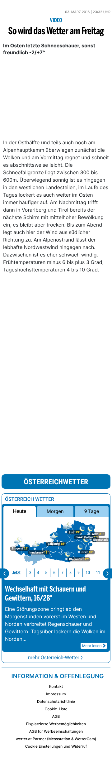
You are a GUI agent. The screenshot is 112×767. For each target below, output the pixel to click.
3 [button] (30, 572)
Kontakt (56, 686)
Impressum (56, 694)
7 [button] (62, 572)
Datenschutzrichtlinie (56, 701)
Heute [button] (19, 511)
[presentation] (4, 573)
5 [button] (46, 572)
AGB (56, 716)
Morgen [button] (55, 511)
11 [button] (98, 572)
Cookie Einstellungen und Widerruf (56, 746)
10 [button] (88, 572)
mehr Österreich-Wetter (53, 657)
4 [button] (38, 572)
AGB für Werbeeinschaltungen (56, 731)
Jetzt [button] (16, 572)
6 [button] (54, 572)
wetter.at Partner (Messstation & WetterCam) (56, 738)
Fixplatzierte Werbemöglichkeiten (56, 723)
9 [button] (78, 572)
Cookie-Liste (55, 709)
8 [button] (70, 572)
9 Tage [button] (91, 511)
